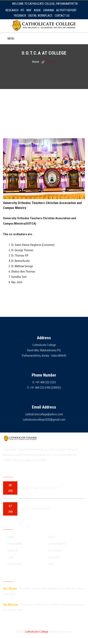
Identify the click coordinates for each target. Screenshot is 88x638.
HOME (10, 537)
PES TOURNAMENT (35, 509)
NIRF (29, 10)
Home (35, 61)
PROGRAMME (15, 544)
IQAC (51, 564)
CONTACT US (62, 15)
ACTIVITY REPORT (66, 10)
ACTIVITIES (54, 550)
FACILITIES (54, 557)
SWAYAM (48, 10)
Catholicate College (36, 631)
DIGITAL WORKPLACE (40, 15)
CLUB (10, 557)
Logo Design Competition (39, 488)
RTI (22, 10)
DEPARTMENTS (57, 544)
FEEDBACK (20, 15)
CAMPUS (12, 550)
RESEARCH (12, 10)
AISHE (37, 10)
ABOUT (52, 537)
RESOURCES (14, 564)
